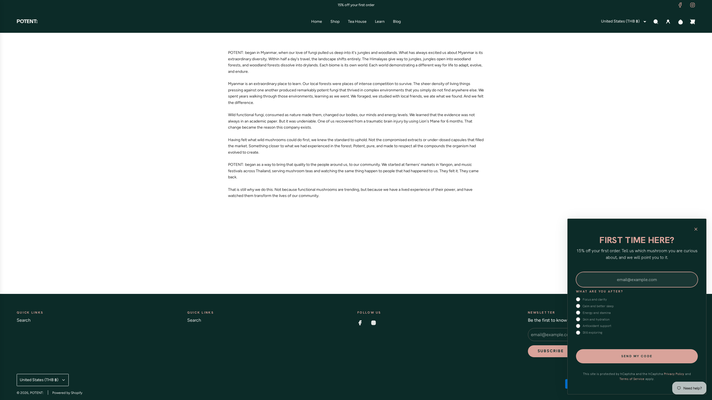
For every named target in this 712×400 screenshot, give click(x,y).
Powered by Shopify (67, 393)
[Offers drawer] (680, 22)
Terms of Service (631, 379)
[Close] (696, 229)
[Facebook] (680, 5)
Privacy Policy (674, 374)
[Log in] (668, 22)
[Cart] (692, 22)
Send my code (636, 356)
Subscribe (551, 351)
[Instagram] (692, 5)
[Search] (656, 22)
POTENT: (27, 21)
